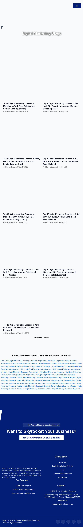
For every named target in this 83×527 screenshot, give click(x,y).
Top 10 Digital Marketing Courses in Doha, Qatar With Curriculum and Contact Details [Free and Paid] (21, 161)
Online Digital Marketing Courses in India (54, 372)
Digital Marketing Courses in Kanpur (56, 375)
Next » (46, 338)
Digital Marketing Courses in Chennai (37, 386)
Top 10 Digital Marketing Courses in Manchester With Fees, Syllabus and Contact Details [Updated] (19, 106)
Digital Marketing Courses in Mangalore (36, 380)
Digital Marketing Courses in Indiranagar (36, 366)
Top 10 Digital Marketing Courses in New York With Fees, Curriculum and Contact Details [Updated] (60, 106)
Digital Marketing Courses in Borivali (24, 364)
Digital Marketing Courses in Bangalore (66, 389)
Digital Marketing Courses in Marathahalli (66, 366)
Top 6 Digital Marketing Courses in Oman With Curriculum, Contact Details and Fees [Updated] (21, 272)
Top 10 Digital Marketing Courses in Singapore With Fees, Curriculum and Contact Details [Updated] (59, 272)
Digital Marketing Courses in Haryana (62, 378)
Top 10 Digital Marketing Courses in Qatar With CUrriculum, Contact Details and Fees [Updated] (61, 217)
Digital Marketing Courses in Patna (37, 383)
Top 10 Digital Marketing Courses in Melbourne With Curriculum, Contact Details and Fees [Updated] (19, 217)
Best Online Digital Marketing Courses (14, 361)
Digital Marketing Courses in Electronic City (16, 369)
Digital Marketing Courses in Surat (63, 383)
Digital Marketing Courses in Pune (63, 380)
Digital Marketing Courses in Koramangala (23, 372)
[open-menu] (77, 5)
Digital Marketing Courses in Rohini (35, 378)
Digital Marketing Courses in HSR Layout (47, 369)
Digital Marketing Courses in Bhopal (29, 375)
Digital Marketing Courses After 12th (42, 361)
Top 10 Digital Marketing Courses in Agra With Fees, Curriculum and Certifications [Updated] (21, 327)
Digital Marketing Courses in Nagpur (63, 386)
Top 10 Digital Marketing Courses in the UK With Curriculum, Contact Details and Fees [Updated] (60, 161)
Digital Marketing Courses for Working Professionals (57, 364)
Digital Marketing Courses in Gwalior (38, 389)
